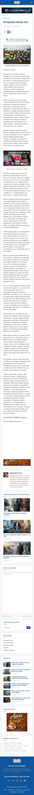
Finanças (20, 745)
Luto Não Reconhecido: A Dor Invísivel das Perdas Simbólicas (16, 557)
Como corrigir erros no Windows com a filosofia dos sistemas (21, 698)
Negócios (12, 748)
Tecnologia (23, 750)
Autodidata (13, 743)
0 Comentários (16, 26)
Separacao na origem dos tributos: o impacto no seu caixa (17, 535)
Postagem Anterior (6, 616)
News (5, 790)
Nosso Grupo (26, 790)
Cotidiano (19, 743)
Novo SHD (10, 790)
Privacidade (13, 792)
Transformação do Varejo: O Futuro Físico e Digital (20, 691)
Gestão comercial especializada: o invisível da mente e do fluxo (20, 684)
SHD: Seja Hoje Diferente (13, 787)
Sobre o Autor (18, 790)
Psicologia (18, 748)
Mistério (6, 748)
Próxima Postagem (27, 616)
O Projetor (5, 647)
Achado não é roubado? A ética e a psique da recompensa (15, 513)
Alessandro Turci (16, 473)
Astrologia (6, 743)
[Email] (8, 32)
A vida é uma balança (8, 642)
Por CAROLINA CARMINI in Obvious (14, 417)
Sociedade (16, 750)
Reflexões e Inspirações (9, 650)
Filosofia (14, 745)
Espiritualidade (7, 745)
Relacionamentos (8, 750)
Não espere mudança (8, 645)
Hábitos (26, 745)
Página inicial (6, 18)
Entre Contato (20, 792)
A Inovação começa (8, 640)
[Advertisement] (17, 439)
